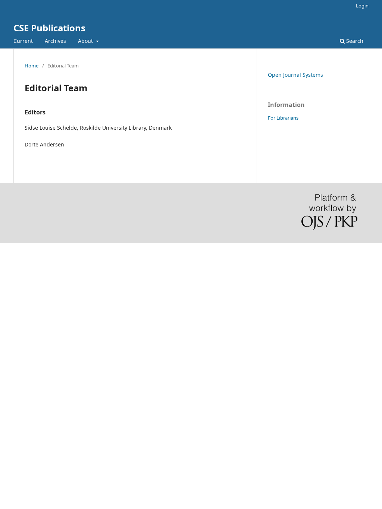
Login (362, 5)
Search (354, 40)
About (86, 40)
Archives (55, 40)
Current (23, 40)
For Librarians (283, 117)
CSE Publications (49, 28)
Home (31, 65)
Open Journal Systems (295, 74)
